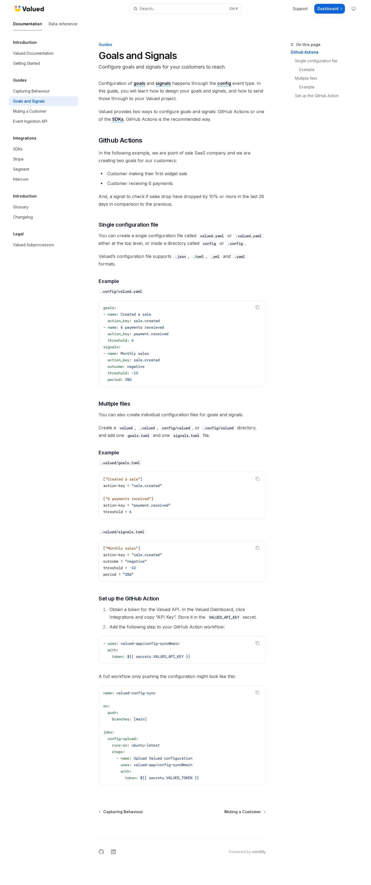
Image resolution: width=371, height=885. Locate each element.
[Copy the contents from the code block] (257, 307)
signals (163, 83)
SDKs (118, 119)
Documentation (27, 23)
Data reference (63, 23)
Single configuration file (316, 60)
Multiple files (306, 78)
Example (307, 69)
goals (139, 83)
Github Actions (305, 52)
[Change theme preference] (353, 8)
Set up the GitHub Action (317, 95)
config (224, 83)
